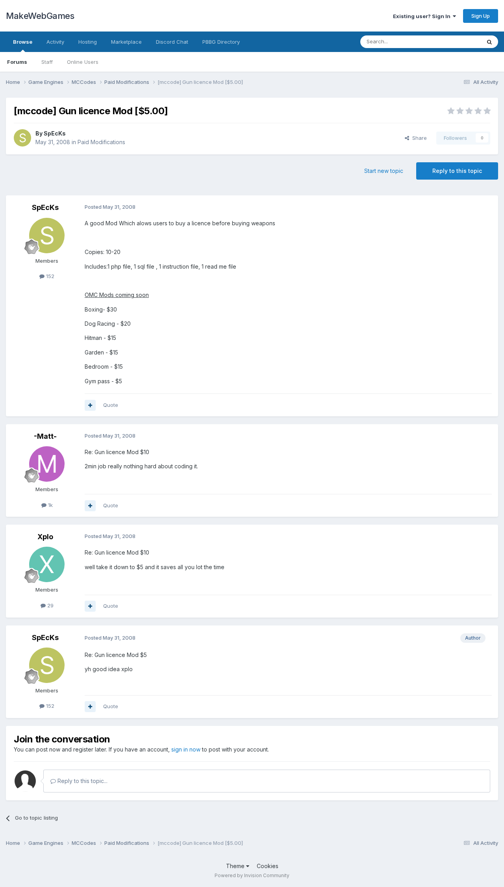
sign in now (185, 749)
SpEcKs (55, 133)
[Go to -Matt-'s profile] (47, 464)
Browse (22, 42)
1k (49, 505)
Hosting (87, 42)
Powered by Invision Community (252, 875)
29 (50, 605)
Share (418, 138)
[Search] (489, 41)
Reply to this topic (457, 170)
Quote (110, 405)
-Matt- (45, 436)
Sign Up (480, 16)
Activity (55, 42)
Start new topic (383, 170)
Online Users (82, 62)
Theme (236, 866)
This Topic (457, 42)
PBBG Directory (221, 42)
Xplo (45, 537)
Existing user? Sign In (423, 16)
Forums (17, 62)
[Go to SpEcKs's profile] (22, 138)
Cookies (267, 866)
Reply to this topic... (81, 781)
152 (49, 276)
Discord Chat (172, 42)
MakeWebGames (40, 16)
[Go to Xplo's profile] (47, 564)
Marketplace (126, 42)
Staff (47, 62)
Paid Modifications (101, 142)
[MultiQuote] (90, 405)
